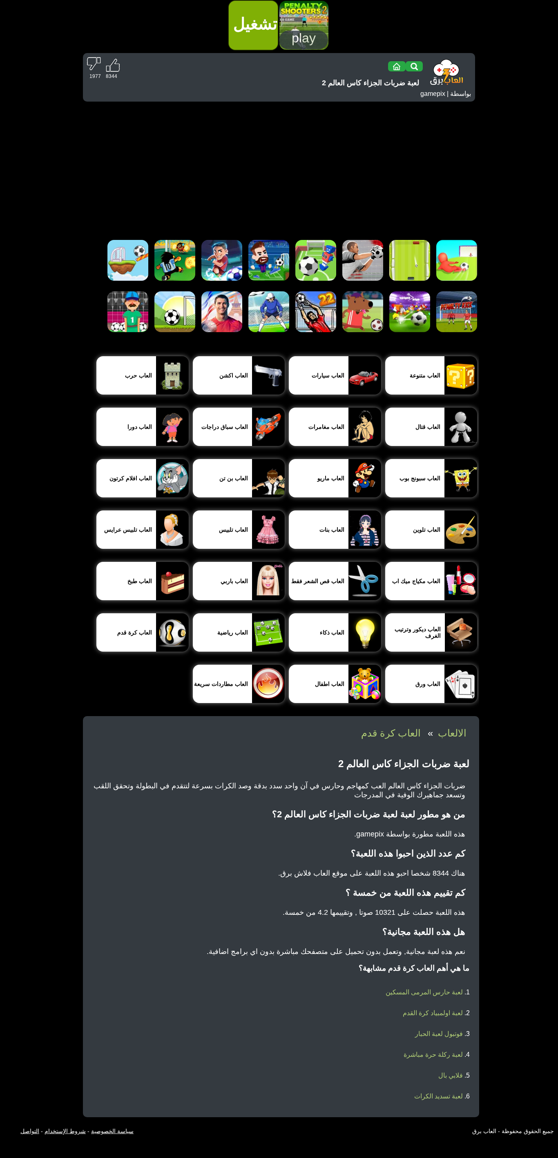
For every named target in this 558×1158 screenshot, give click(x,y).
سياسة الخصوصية (112, 1131)
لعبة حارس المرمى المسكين (424, 992)
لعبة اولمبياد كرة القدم (433, 1012)
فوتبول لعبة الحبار (439, 1033)
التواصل (29, 1131)
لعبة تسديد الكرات (438, 1096)
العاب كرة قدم (391, 733)
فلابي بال (450, 1075)
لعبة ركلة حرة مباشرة (433, 1054)
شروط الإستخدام (65, 1131)
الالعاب (452, 733)
